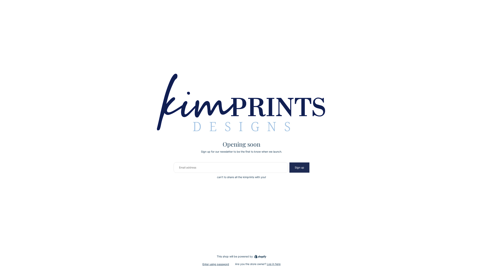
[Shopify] (260, 256)
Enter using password (215, 264)
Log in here (274, 264)
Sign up (299, 167)
